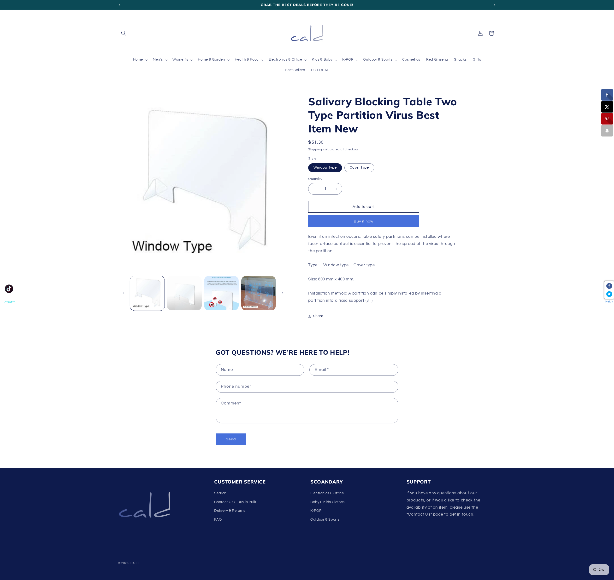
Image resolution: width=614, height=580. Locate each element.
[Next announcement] (494, 5)
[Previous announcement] (119, 5)
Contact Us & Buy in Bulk (235, 502)
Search (220, 493)
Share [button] (318, 316)
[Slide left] (123, 293)
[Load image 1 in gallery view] (147, 293)
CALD (134, 563)
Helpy (609, 301)
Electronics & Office (327, 493)
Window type (325, 167)
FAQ (218, 519)
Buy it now (364, 221)
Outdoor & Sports (325, 519)
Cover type (359, 167)
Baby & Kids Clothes (327, 502)
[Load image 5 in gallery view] (258, 293)
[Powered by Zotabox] (607, 130)
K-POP (315, 511)
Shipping (315, 149)
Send (231, 439)
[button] (123, 33)
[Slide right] (282, 293)
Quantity (315, 179)
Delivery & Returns (229, 511)
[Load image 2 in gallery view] (184, 293)
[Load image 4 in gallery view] (221, 293)
